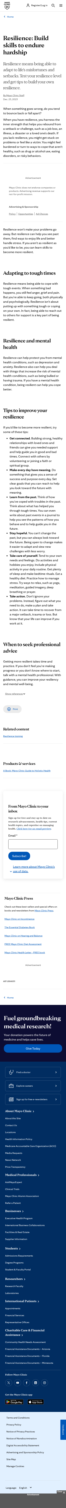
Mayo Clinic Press (44, 910)
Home (10, 16)
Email (12, 835)
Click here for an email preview (33, 828)
